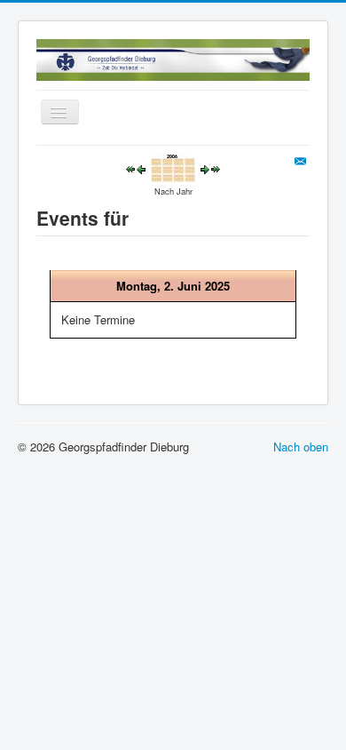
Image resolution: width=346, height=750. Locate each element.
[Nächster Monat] (215, 167)
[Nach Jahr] (173, 166)
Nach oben (300, 446)
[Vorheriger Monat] (130, 167)
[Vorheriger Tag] (141, 167)
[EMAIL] (302, 161)
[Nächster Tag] (205, 167)
